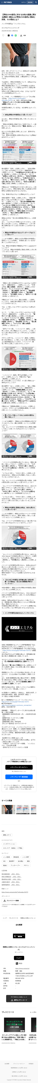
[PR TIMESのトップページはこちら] (8, 2)
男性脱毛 (16, 857)
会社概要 (7, 1063)
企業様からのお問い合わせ (19, 1072)
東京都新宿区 (6, 874)
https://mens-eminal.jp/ (22, 968)
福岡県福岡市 (6, 884)
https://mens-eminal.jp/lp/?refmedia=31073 (16, 650)
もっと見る (33, 1012)
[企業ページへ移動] (19, 936)
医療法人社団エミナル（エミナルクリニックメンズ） (19, 948)
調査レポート (7, 835)
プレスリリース (13, 918)
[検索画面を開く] (36, 2)
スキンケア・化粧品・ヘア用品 (12, 848)
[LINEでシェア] (15, 35)
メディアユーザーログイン (19, 767)
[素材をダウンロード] (21, 35)
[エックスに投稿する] (8, 35)
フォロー (19, 958)
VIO (4, 861)
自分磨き (20, 861)
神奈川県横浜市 (6, 876)
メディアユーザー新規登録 (19, 777)
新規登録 (30, 2)
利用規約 (31, 1063)
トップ (5, 918)
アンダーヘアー (15, 865)
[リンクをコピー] (24, 35)
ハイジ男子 (25, 857)
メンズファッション (9, 844)
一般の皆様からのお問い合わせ (19, 1076)
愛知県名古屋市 (6, 879)
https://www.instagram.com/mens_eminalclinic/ (17, 705)
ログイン (23, 2)
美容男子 (11, 861)
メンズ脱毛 (6, 857)
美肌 (28, 861)
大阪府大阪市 (6, 882)
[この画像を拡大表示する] (8, 809)
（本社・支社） (15, 874)
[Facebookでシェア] (12, 35)
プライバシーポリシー (19, 1063)
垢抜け (5, 865)
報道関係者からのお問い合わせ (19, 1068)
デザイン (26, 865)
